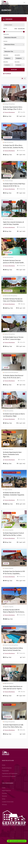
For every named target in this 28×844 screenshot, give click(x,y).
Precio (5, 28)
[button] (17, 841)
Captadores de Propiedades (9, 773)
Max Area (17, 62)
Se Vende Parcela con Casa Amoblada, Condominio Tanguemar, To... (13, 495)
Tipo (4, 48)
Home (3, 765)
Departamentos (6, 790)
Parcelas (4, 793)
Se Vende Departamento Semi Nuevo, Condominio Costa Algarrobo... (12, 454)
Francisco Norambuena (10, 112)
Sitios (3, 799)
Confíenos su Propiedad (8, 776)
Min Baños (17, 55)
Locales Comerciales (7, 801)
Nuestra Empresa (7, 768)
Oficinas (4, 804)
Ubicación (6, 34)
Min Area (5, 62)
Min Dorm (5, 55)
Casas (3, 787)
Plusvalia (8, 73)
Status (5, 41)
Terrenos (4, 796)
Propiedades (5, 770)
